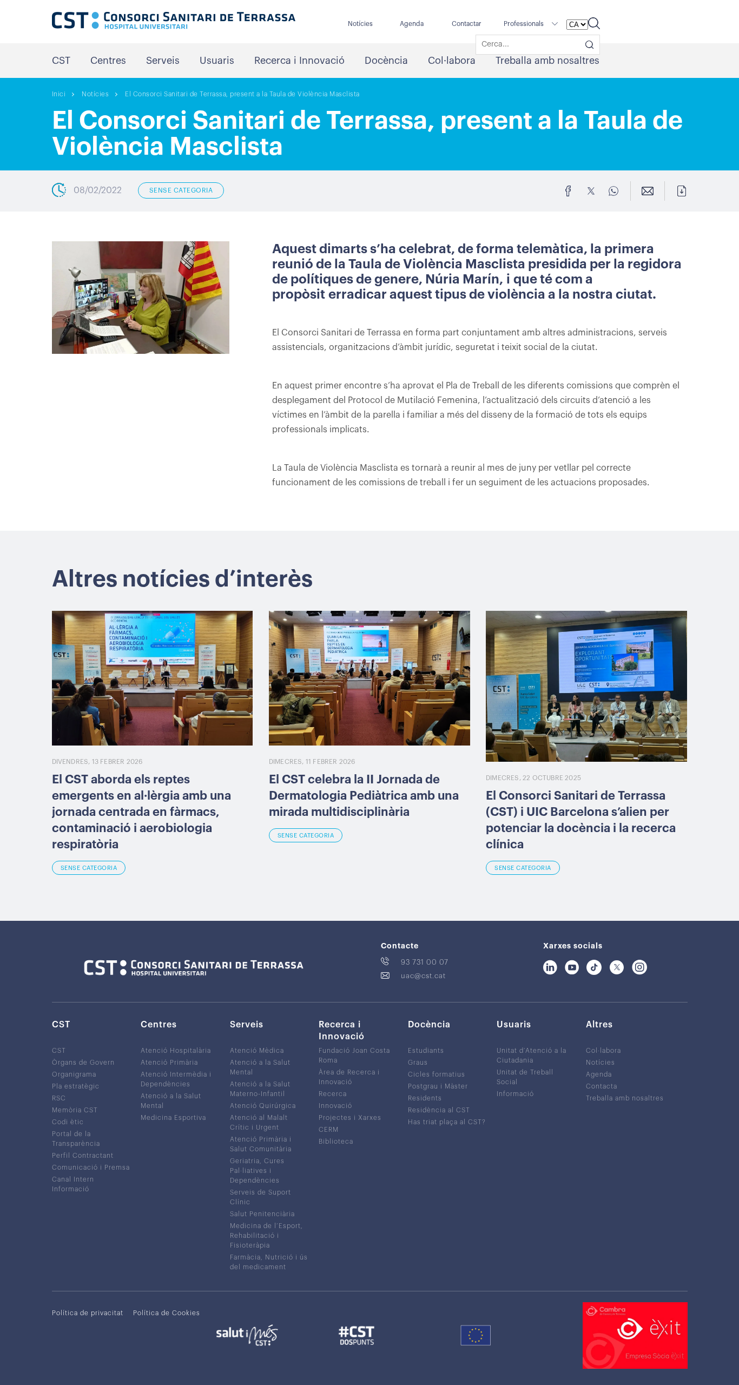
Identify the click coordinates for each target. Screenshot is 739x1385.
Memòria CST (75, 1110)
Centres (108, 60)
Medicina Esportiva (173, 1117)
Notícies (360, 24)
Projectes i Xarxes (350, 1117)
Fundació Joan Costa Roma (354, 1055)
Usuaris (217, 60)
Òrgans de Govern (83, 1062)
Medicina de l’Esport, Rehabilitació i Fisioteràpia (266, 1236)
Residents (425, 1098)
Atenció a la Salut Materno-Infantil (260, 1089)
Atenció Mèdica (257, 1050)
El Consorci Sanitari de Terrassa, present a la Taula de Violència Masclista (242, 94)
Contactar (466, 24)
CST (61, 60)
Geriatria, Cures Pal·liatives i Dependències (257, 1171)
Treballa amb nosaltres (547, 60)
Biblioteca (336, 1141)
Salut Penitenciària (262, 1214)
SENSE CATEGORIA (181, 190)
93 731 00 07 (424, 962)
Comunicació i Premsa (91, 1167)
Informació (515, 1094)
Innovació (335, 1106)
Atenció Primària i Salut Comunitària (261, 1144)
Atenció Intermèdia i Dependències (176, 1079)
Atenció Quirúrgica (263, 1106)
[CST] (173, 21)
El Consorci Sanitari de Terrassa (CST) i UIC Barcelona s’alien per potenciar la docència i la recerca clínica (581, 820)
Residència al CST (439, 1110)
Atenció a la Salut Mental (171, 1101)
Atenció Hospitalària (176, 1050)
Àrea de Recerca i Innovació (349, 1077)
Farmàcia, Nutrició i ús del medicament (269, 1262)
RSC (59, 1098)
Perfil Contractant (83, 1155)
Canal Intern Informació (73, 1184)
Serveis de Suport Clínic (260, 1197)
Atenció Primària (169, 1062)
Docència (386, 60)
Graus (418, 1062)
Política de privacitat (87, 1313)
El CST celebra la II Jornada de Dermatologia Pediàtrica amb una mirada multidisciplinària (364, 796)
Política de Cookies (166, 1313)
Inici (59, 94)
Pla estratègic (76, 1086)
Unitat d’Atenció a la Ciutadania (531, 1055)
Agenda (412, 24)
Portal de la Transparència (76, 1139)
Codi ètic (68, 1122)
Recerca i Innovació (299, 60)
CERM (329, 1129)
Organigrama (74, 1074)
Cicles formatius (436, 1074)
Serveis (163, 60)
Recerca (333, 1094)
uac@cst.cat (423, 975)
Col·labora (452, 60)
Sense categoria (89, 868)
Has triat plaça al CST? (447, 1122)
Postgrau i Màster (438, 1086)
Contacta (601, 1086)
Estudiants (426, 1050)
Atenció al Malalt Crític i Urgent (259, 1122)
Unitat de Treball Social (525, 1077)
